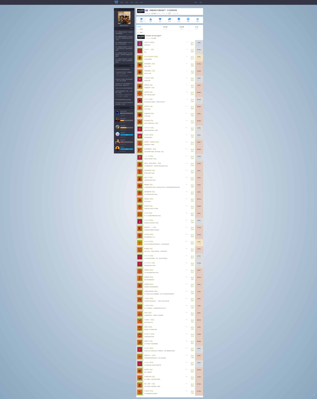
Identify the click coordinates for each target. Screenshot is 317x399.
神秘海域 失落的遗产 (124, 25)
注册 (200, 2)
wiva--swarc (123, 118)
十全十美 (146, 156)
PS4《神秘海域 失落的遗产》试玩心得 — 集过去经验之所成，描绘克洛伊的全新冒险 (123, 48)
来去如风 (146, 220)
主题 (179, 21)
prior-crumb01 (123, 111)
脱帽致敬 (146, 184)
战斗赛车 (146, 369)
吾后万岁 (146, 99)
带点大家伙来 (147, 263)
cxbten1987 (123, 125)
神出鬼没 (146, 206)
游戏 (121, 2)
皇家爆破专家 (147, 191)
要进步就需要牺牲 (149, 56)
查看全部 (132, 28)
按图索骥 (146, 277)
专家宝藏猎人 (147, 71)
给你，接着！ (147, 384)
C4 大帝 (146, 213)
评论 (160, 21)
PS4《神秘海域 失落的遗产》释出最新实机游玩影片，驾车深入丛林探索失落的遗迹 (123, 60)
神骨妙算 (146, 85)
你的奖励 (146, 284)
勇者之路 (146, 241)
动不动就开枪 (147, 170)
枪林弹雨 (146, 348)
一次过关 (146, 298)
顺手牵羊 (146, 106)
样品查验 (146, 248)
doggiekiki (122, 140)
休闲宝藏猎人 (147, 63)
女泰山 (146, 312)
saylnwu (122, 147)
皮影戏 (146, 327)
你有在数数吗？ (148, 149)
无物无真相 (147, 113)
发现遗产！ (147, 49)
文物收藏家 (147, 78)
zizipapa (139, 26)
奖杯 (141, 21)
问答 (131, 2)
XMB (141, 32)
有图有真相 (147, 127)
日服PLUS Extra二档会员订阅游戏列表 (123, 88)
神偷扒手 (146, 341)
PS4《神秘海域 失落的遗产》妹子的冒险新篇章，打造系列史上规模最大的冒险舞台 (123, 54)
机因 (126, 2)
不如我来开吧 (147, 376)
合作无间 (146, 234)
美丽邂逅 (146, 135)
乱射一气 (146, 177)
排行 (151, 21)
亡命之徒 (146, 391)
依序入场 (146, 255)
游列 (197, 21)
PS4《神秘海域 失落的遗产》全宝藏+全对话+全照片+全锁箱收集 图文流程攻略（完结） (124, 38)
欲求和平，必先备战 (149, 142)
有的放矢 (146, 199)
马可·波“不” (147, 334)
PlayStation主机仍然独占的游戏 (122, 69)
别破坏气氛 (147, 42)
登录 (195, 2)
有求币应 (146, 92)
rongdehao (122, 132)
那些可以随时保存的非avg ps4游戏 (123, 99)
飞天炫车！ (147, 320)
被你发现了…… (148, 227)
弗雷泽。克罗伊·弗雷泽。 (150, 163)
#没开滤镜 (147, 120)
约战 (136, 2)
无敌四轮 (146, 270)
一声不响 (146, 305)
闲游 (141, 2)
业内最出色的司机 (149, 291)
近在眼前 (146, 362)
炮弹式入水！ (147, 355)
